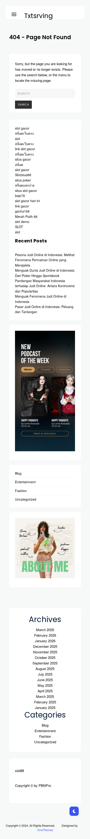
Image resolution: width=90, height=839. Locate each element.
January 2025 (45, 707)
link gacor (22, 206)
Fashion (21, 490)
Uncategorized (25, 499)
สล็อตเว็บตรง (24, 133)
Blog (18, 473)
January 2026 (45, 640)
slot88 (19, 770)
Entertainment (25, 482)
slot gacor (22, 128)
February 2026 (45, 635)
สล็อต (19, 164)
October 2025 (45, 657)
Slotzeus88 (23, 174)
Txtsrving (38, 16)
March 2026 (45, 629)
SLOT (19, 226)
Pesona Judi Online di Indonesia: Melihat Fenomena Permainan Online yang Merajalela (45, 259)
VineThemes (45, 830)
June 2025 (45, 679)
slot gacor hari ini (27, 200)
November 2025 (45, 651)
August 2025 (45, 668)
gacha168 (22, 211)
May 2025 (45, 685)
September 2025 (45, 663)
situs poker (23, 180)
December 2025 (45, 646)
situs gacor (23, 159)
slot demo (22, 221)
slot (17, 138)
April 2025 (45, 690)
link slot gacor (25, 148)
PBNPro (45, 785)
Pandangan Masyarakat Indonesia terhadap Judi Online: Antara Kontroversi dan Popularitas (45, 285)
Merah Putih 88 (26, 216)
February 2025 (45, 701)
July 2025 (45, 674)
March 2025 (45, 696)
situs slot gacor (26, 190)
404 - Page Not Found (40, 37)
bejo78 (20, 195)
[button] (14, 13)
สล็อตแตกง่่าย (24, 185)
